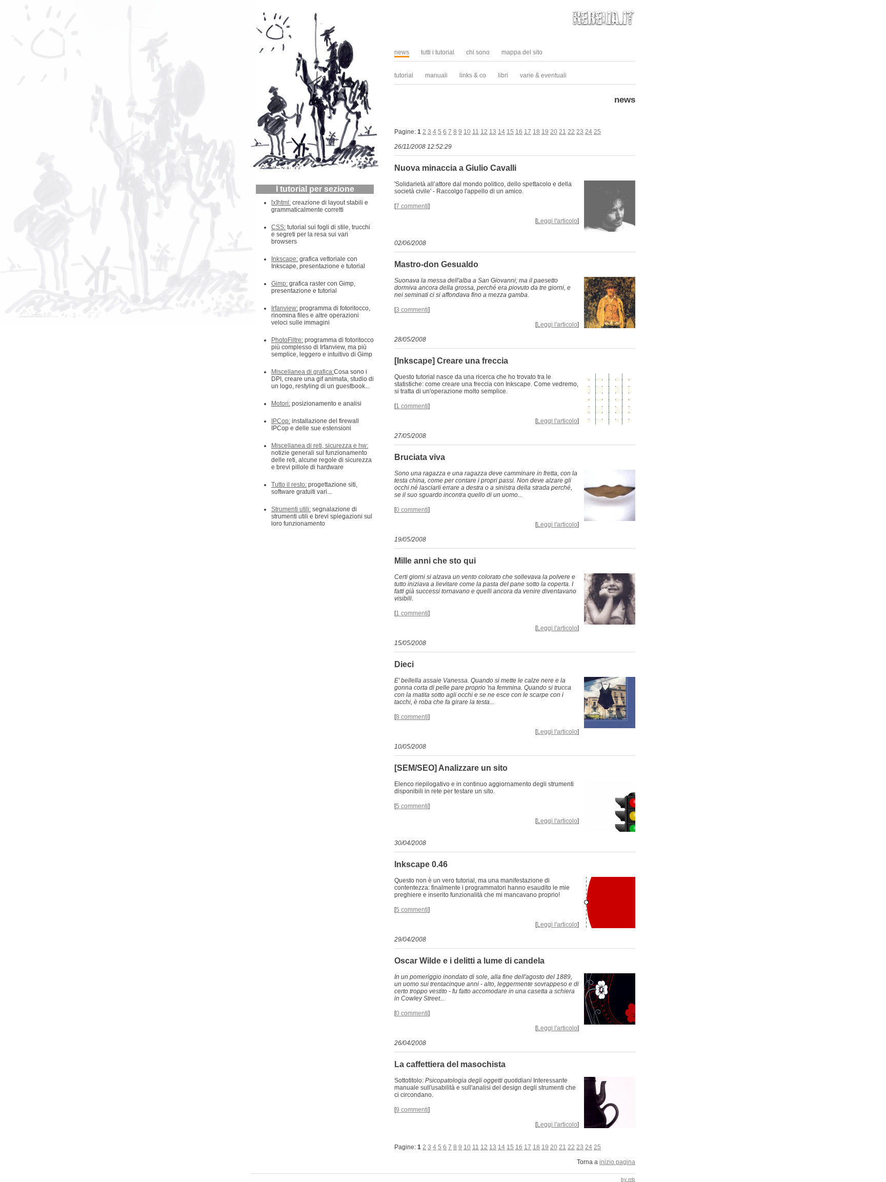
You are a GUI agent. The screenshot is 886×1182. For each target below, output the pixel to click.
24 (588, 131)
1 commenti (412, 406)
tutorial (403, 75)
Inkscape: (284, 259)
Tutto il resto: (289, 484)
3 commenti (412, 309)
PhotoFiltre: (287, 340)
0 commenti (412, 509)
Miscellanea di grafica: (302, 371)
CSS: (278, 227)
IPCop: (280, 421)
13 (492, 131)
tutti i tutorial (437, 52)
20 (553, 131)
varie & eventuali (543, 75)
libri (503, 75)
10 (467, 131)
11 (475, 131)
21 (562, 131)
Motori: (280, 403)
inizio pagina (617, 1162)
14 (501, 131)
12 (484, 131)
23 (579, 131)
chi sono (478, 52)
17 (527, 131)
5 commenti (412, 806)
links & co (472, 75)
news (401, 52)
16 (518, 131)
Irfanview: (284, 308)
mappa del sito (521, 52)
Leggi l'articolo (557, 221)
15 (510, 131)
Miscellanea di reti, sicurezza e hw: (319, 445)
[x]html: (281, 202)
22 (571, 131)
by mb (628, 1179)
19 (545, 131)
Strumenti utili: (291, 509)
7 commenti (412, 206)
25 (597, 131)
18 (536, 131)
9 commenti (412, 1109)
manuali (436, 75)
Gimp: (279, 283)
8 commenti (412, 716)
